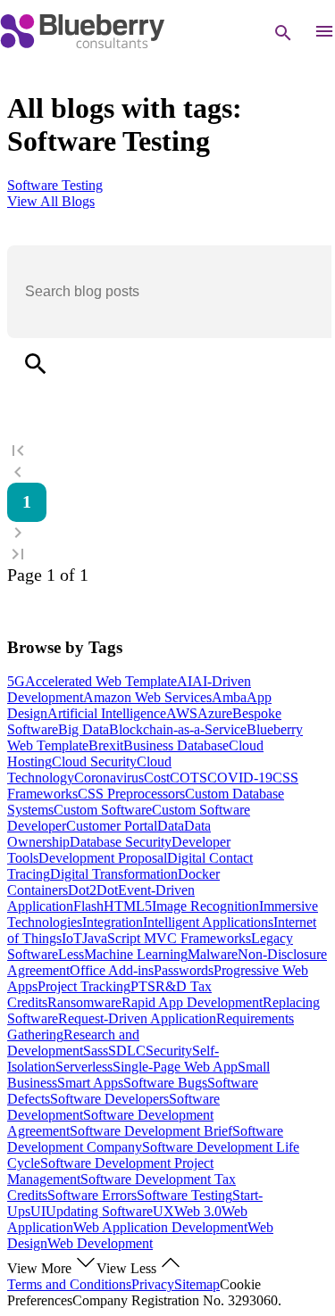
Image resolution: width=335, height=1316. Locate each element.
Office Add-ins (112, 970)
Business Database (176, 745)
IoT (72, 938)
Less (71, 954)
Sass (95, 1050)
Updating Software (99, 1211)
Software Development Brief (151, 1130)
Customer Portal (111, 825)
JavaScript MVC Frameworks (166, 938)
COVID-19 (239, 777)
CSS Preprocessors (131, 793)
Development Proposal (102, 857)
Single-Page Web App (175, 1066)
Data (170, 825)
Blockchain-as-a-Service (178, 729)
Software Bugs (165, 1082)
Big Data (83, 729)
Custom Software (103, 809)
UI (38, 1211)
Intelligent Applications (208, 922)
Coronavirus (109, 777)
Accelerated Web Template (101, 681)
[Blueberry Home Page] (82, 44)
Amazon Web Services (147, 697)
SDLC (127, 1050)
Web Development (100, 1243)
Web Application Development (160, 1227)
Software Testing (184, 1195)
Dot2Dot (93, 890)
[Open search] (283, 33)
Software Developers (109, 1098)
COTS (188, 777)
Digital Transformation (114, 873)
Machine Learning (136, 954)
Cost (157, 777)
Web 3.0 (198, 1211)
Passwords (184, 970)
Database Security (121, 841)
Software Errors (92, 1195)
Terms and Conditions (69, 1284)
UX (163, 1211)
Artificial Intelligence (106, 713)
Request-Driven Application (137, 1018)
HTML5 (128, 906)
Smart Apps (90, 1082)
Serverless (84, 1066)
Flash (88, 906)
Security (169, 1050)
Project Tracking (84, 986)
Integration (112, 922)
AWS (181, 713)
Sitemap (197, 1284)
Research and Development (73, 1042)
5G (16, 681)
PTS (142, 986)
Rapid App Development (192, 1002)
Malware (213, 954)
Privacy (152, 1284)
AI (184, 681)
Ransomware (84, 1002)
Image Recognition (205, 906)
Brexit (105, 745)
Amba (229, 697)
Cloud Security (94, 761)
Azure (214, 713)
